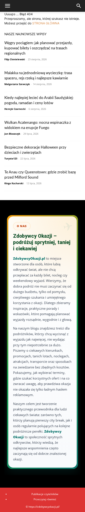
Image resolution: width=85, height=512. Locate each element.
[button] (7, 6)
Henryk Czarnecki (15, 108)
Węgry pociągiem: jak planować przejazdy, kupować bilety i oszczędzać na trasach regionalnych (38, 48)
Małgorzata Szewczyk (17, 84)
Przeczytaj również (45, 499)
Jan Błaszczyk (12, 133)
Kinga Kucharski (13, 183)
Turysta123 (10, 158)
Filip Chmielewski (14, 59)
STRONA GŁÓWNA (45, 23)
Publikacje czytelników (44, 494)
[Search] (79, 6)
